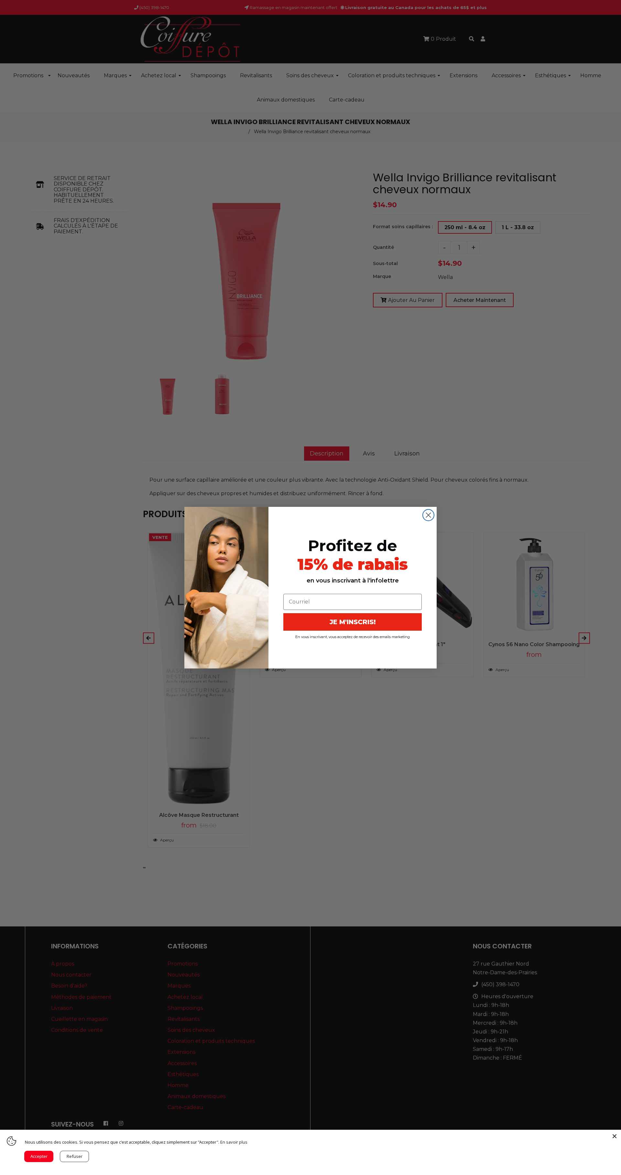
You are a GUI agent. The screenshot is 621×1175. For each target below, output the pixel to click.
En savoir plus (233, 1142)
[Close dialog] (428, 515)
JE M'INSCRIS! (353, 622)
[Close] (614, 1136)
